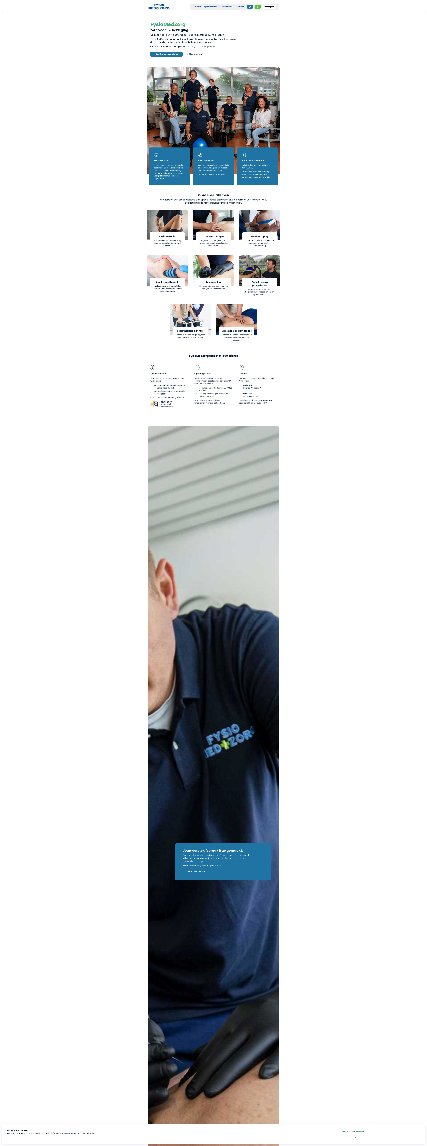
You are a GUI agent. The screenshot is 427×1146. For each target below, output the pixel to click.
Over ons (226, 6)
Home (198, 6)
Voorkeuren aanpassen (352, 1137)
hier (158, 397)
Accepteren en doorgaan (352, 1131)
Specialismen (210, 6)
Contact (240, 6)
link (172, 388)
